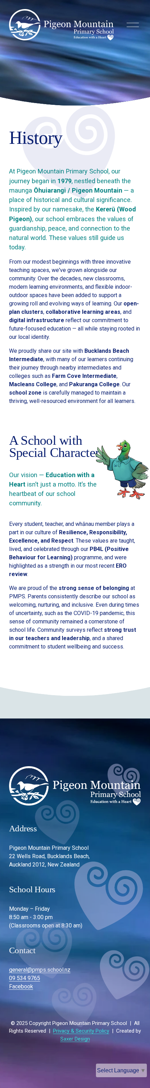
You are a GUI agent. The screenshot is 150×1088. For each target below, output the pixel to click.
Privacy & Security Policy (81, 1031)
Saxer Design (75, 1039)
